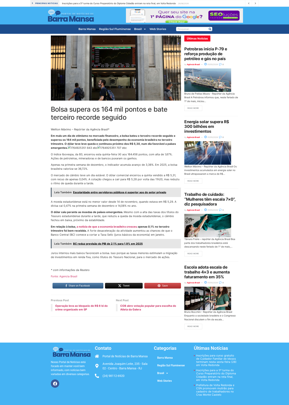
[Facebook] (55, 383)
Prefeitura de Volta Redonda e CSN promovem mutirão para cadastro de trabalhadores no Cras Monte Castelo (117, 3)
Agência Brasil (193, 64)
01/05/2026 (212, 64)
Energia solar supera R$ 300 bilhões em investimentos (206, 126)
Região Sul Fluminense (115, 29)
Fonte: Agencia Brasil (64, 276)
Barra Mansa (87, 29)
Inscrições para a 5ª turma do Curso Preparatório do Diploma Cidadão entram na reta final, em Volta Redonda (216, 375)
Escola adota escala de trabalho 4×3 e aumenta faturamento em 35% (207, 272)
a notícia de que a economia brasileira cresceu (107, 226)
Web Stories (158, 29)
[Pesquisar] (210, 29)
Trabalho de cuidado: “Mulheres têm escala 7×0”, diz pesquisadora (209, 199)
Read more (193, 108)
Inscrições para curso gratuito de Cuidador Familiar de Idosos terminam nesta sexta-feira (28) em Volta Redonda (216, 360)
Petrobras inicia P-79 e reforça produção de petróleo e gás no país (205, 54)
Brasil (138, 29)
